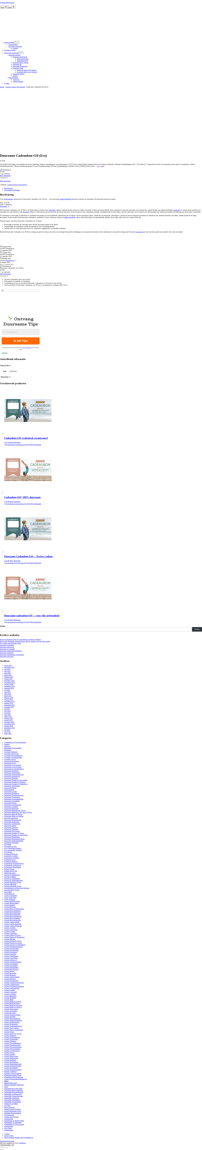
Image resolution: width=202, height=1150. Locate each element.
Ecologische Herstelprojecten (14, 863)
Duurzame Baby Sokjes (20, 62)
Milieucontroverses (10, 1083)
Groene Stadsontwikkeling (13, 1020)
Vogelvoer (16, 79)
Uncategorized (9, 1115)
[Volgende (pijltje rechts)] (3, 1149)
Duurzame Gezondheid (12, 801)
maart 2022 (8, 733)
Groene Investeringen (11, 981)
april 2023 (7, 715)
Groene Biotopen (10, 907)
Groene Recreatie (10, 1013)
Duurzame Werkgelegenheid (13, 841)
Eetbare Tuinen (9, 869)
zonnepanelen (13, 45)
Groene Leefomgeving (11, 988)
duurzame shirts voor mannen (26, 70)
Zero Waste (8, 1128)
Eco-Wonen (8, 852)
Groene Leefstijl (9, 990)
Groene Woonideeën (11, 1068)
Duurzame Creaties (10, 791)
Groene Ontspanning (11, 1009)
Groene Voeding (9, 1054)
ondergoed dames (23, 59)
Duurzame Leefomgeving (12, 805)
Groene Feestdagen (10, 952)
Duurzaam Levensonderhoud (14, 769)
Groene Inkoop (9, 971)
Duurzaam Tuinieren (11, 778)
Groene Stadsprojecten (11, 1022)
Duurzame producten (11, 53)
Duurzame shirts (18, 68)
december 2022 (9, 722)
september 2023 (9, 705)
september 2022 (9, 728)
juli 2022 (7, 730)
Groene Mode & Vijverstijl (13, 1005)
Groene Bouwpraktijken (12, 918)
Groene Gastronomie (11, 956)
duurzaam (52, 210)
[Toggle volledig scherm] (3, 1147)
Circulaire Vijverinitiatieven (13, 756)
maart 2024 (8, 696)
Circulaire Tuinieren (10, 752)
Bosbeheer (7, 750)
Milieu (6, 1081)
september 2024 (9, 686)
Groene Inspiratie (10, 975)
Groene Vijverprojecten (12, 1051)
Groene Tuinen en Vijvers (12, 1034)
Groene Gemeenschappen (12, 962)
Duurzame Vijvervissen (12, 831)
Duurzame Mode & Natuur (13, 814)
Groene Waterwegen (11, 1056)
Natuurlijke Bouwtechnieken (13, 1092)
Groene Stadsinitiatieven (12, 1018)
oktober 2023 (8, 703)
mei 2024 (7, 692)
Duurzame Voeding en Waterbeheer (16, 835)
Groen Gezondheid (10, 896)
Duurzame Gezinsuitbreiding (13, 799)
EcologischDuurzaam (7, 2)
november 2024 (9, 682)
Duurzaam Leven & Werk (12, 767)
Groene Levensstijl (10, 992)
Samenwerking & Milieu (12, 1109)
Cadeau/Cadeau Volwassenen (15, 87)
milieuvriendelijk (65, 199)
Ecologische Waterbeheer (12, 867)
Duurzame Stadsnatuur (11, 822)
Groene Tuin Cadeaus (11, 1028)
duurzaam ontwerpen (7, 647)
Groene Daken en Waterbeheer (14, 937)
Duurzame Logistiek (11, 807)
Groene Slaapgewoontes (12, 1015)
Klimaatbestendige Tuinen (13, 1075)
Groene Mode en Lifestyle (13, 1007)
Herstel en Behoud (10, 1071)
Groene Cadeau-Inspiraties (13, 926)
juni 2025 (7, 669)
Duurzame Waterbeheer (12, 837)
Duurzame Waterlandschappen (14, 839)
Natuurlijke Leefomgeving (13, 1094)
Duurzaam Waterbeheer (12, 786)
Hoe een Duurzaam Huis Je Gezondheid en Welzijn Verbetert (20, 639)
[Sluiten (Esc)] (7, 1147)
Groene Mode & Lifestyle (12, 1001)
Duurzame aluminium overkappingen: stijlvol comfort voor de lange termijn (25, 641)
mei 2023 (7, 713)
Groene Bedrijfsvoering (12, 901)
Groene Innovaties (10, 973)
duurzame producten (15, 46)
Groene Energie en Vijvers (13, 943)
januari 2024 (8, 699)
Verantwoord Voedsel (11, 1117)
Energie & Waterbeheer (12, 875)
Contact (6, 83)
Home (2, 87)
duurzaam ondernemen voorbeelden (12, 655)
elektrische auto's (9, 873)
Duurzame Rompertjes (20, 66)
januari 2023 (8, 720)
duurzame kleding (14, 55)
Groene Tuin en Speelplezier (13, 1030)
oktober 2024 (8, 684)
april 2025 (7, 673)
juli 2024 (7, 690)
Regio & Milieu (9, 1107)
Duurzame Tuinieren (11, 827)
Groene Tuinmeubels (11, 1039)
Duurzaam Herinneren (11, 761)
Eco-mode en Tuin (10, 846)
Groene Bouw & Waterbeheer (14, 909)
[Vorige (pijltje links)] (1, 1149)
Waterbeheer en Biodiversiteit (14, 1121)
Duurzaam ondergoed (20, 57)
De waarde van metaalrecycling (10, 643)
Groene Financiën (10, 954)
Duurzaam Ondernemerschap (14, 774)
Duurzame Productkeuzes (12, 820)
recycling (7, 1105)
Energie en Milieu (10, 877)
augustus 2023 (9, 707)
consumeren (139, 232)
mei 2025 (7, 671)
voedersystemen (18, 81)
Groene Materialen (10, 996)
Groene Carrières (10, 928)
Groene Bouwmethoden (12, 914)
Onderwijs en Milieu (11, 1104)
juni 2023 (7, 711)
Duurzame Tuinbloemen (12, 824)
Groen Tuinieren (9, 899)
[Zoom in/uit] (1, 1147)
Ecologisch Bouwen (11, 854)
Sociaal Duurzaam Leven (12, 1111)
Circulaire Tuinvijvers (11, 754)
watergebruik (8, 1126)
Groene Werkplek (10, 1060)
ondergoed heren (22, 61)
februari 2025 (8, 677)
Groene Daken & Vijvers (12, 935)
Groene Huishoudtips (11, 967)
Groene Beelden (9, 905)
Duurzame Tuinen (10, 826)
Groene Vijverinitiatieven (12, 1043)
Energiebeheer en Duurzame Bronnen (16, 888)
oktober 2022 (8, 726)
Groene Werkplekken (11, 1062)
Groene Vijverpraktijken (12, 1049)
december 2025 (9, 667)
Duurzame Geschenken (12, 797)
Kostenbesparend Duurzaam (13, 1077)
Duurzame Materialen (11, 809)
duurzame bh (17, 64)
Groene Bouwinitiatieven (12, 911)
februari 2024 (8, 698)
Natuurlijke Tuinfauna (11, 1098)
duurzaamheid (8, 199)
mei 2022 (7, 732)
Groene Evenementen (11, 950)
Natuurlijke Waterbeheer (12, 1100)
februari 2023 (8, 718)
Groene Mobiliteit (10, 998)
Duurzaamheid (9, 42)
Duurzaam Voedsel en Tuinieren (15, 782)
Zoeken (2, 626)
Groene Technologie (11, 1024)
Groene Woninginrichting (12, 1066)
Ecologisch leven (10, 50)
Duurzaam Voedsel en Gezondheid (15, 780)
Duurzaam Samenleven (12, 776)
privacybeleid (27, 347)
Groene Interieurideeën (11, 977)
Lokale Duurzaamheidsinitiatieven (15, 1079)
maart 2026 (8, 665)
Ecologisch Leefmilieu (11, 858)
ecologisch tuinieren (10, 861)
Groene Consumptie (11, 930)
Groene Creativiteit (10, 933)
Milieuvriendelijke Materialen (14, 1085)
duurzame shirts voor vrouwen (27, 72)
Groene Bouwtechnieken (12, 920)
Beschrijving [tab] (8, 188)
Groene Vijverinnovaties (12, 1045)
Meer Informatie (5, 176)
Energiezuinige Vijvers (11, 890)
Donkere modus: (6, 1145)
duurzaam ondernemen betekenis (11, 651)
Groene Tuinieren (10, 1036)
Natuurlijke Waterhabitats (12, 1102)
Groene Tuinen (9, 1032)
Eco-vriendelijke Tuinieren (13, 850)
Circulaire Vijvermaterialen (13, 757)
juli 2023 (7, 709)
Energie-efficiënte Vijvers (12, 882)
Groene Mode (8, 1000)
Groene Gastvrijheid (11, 958)
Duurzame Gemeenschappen (13, 795)
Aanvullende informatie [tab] (12, 190)
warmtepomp (8, 1119)
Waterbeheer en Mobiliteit (12, 1123)
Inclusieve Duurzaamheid (12, 1073)
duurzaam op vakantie (7, 649)
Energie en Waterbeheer (12, 878)
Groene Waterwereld (11, 1058)
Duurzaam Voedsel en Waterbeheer (16, 784)
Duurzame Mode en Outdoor (13, 816)
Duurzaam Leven (10, 763)
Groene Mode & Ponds (12, 1003)
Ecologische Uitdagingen (12, 865)
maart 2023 (8, 716)
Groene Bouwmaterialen (12, 913)
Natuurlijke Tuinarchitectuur (13, 1096)
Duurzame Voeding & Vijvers (14, 833)
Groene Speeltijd (9, 1017)
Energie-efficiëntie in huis (12, 886)
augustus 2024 (9, 688)
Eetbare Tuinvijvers (10, 871)
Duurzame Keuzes (10, 803)
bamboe (15, 48)
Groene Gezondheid (11, 966)
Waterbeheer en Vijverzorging (14, 1124)
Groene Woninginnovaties (13, 1064)
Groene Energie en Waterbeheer (14, 945)
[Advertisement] (101, 24)
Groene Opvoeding (10, 1011)
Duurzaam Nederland (11, 771)
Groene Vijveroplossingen (13, 1047)
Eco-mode (7, 844)
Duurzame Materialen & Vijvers (14, 810)
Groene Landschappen (11, 984)
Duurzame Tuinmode (11, 829)
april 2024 (7, 694)
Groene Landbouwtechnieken (14, 983)
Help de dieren (13, 78)
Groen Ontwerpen (10, 897)
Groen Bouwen (9, 894)
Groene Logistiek (10, 994)
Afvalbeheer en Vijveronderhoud (15, 742)
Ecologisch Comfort (11, 856)
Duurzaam (3, 206)
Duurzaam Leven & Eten (12, 765)
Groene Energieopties (11, 948)
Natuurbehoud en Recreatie (13, 1088)
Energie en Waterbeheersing (13, 880)
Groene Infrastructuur (11, 969)
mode (6, 1087)
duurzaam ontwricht (7, 656)
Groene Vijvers (9, 1053)
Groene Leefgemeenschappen (14, 986)
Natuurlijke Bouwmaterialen (13, 1090)
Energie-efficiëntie (10, 884)
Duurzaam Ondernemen (12, 773)
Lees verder (100, 166)
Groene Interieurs (10, 979)
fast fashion (8, 892)
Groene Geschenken (11, 964)
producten (176, 210)
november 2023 (9, 701)
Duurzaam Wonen (10, 788)
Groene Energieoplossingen (13, 947)
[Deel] (5, 1147)
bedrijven (7, 746)
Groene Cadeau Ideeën (11, 922)
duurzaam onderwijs (7, 653)
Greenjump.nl (10, 260)
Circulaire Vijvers (10, 759)
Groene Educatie (9, 939)
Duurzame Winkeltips (11, 843)
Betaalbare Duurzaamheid (12, 748)
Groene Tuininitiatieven (12, 1037)
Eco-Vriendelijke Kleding (12, 848)
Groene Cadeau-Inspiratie (12, 924)
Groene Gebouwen (10, 960)
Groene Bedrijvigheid (11, 903)
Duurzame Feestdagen (11, 793)
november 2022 (9, 724)
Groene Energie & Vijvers (13, 941)
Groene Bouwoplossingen (13, 916)
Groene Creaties (9, 931)
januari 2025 (8, 679)
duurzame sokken (18, 74)
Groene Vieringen (10, 1041)
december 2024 (9, 681)
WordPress (22, 1143)
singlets (15, 76)
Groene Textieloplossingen (13, 1026)
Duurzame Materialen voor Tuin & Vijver (18, 812)
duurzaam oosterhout (7, 645)
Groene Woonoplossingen (12, 1070)
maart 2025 (8, 675)
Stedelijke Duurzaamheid (12, 1113)
